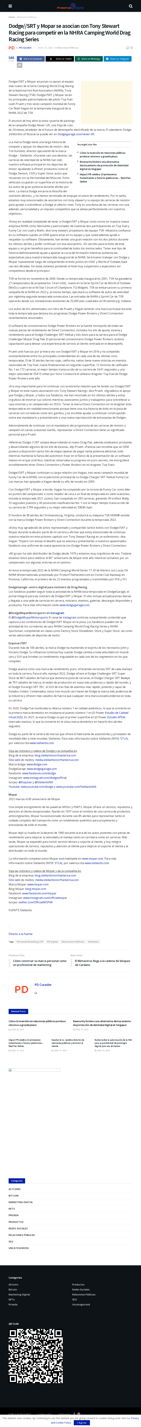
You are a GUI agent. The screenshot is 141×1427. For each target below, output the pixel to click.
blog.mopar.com (35, 889)
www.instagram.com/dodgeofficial (45, 778)
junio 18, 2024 (103, 1050)
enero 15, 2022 (45, 47)
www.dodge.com (37, 764)
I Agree (81, 1422)
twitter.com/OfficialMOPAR (36, 902)
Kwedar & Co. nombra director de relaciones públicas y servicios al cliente (68, 1043)
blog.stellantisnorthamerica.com (55, 755)
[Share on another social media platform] (19, 65)
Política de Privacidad (20, 1414)
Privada (14, 1215)
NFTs (12, 1208)
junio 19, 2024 (81, 1029)
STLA (123, 738)
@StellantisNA (44, 782)
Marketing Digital (21, 1202)
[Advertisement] (106, 102)
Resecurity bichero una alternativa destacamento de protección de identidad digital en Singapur (104, 165)
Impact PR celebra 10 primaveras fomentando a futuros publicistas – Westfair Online (105, 178)
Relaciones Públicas (73, 941)
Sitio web (14, 760)
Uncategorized (19, 1248)
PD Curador (25, 47)
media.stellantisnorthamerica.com (57, 760)
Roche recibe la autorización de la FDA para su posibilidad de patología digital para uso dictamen (113, 1043)
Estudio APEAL (116, 717)
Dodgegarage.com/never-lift (76, 134)
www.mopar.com (92, 858)
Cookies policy (44, 1414)
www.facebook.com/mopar (39, 893)
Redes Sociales (18, 1228)
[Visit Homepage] (70, 6)
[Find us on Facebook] (74, 1414)
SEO (11, 1241)
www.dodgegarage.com (74, 605)
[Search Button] (130, 6)
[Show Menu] (10, 6)
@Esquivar (25, 782)
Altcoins (14, 1189)
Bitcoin (14, 1195)
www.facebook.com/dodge (39, 773)
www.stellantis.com (42, 743)
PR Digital (52, 941)
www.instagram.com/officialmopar (45, 898)
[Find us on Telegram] (78, 1414)
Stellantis (93, 941)
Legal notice (64, 1414)
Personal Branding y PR (30, 941)
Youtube (14, 787)
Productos (16, 1222)
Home (12, 17)
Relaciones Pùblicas (26, 17)
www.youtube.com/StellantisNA (76, 787)
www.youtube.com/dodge (37, 787)
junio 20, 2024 (17, 1029)
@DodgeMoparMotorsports (30, 617)
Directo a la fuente (20, 934)
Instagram (57, 613)
